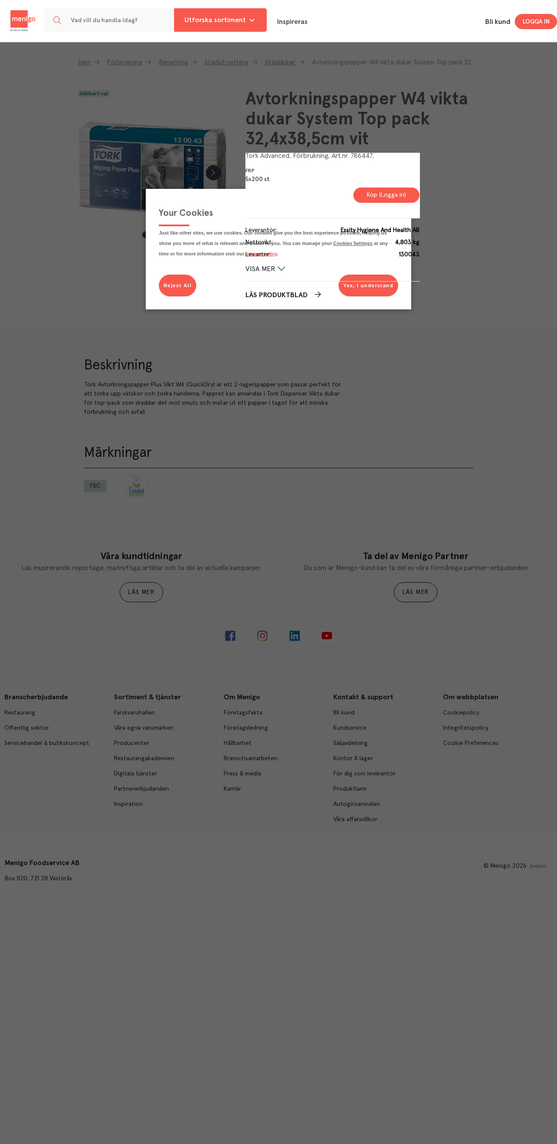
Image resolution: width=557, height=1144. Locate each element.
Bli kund (497, 21)
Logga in (536, 22)
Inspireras (292, 21)
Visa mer (260, 269)
